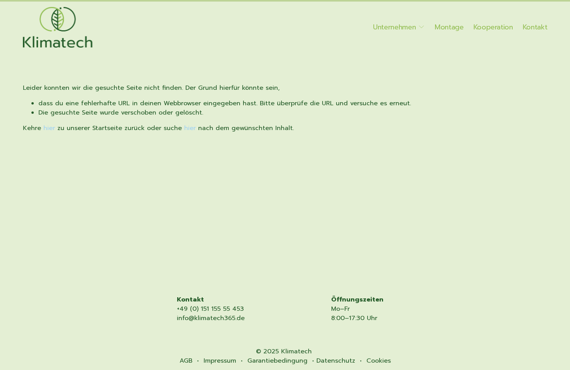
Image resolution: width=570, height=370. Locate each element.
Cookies (378, 360)
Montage (449, 27)
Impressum (220, 360)
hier (49, 128)
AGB (186, 360)
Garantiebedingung (277, 360)
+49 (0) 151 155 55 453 (210, 308)
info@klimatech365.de (211, 318)
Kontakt (535, 27)
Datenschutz (335, 360)
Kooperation (493, 27)
